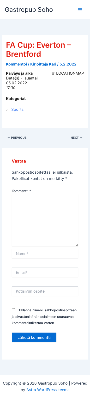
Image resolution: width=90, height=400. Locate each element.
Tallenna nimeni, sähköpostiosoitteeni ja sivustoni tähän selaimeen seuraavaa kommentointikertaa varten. (44, 316)
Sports (17, 109)
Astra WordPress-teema (48, 389)
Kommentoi (16, 64)
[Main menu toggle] (80, 9)
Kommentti (21, 191)
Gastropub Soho (29, 9)
